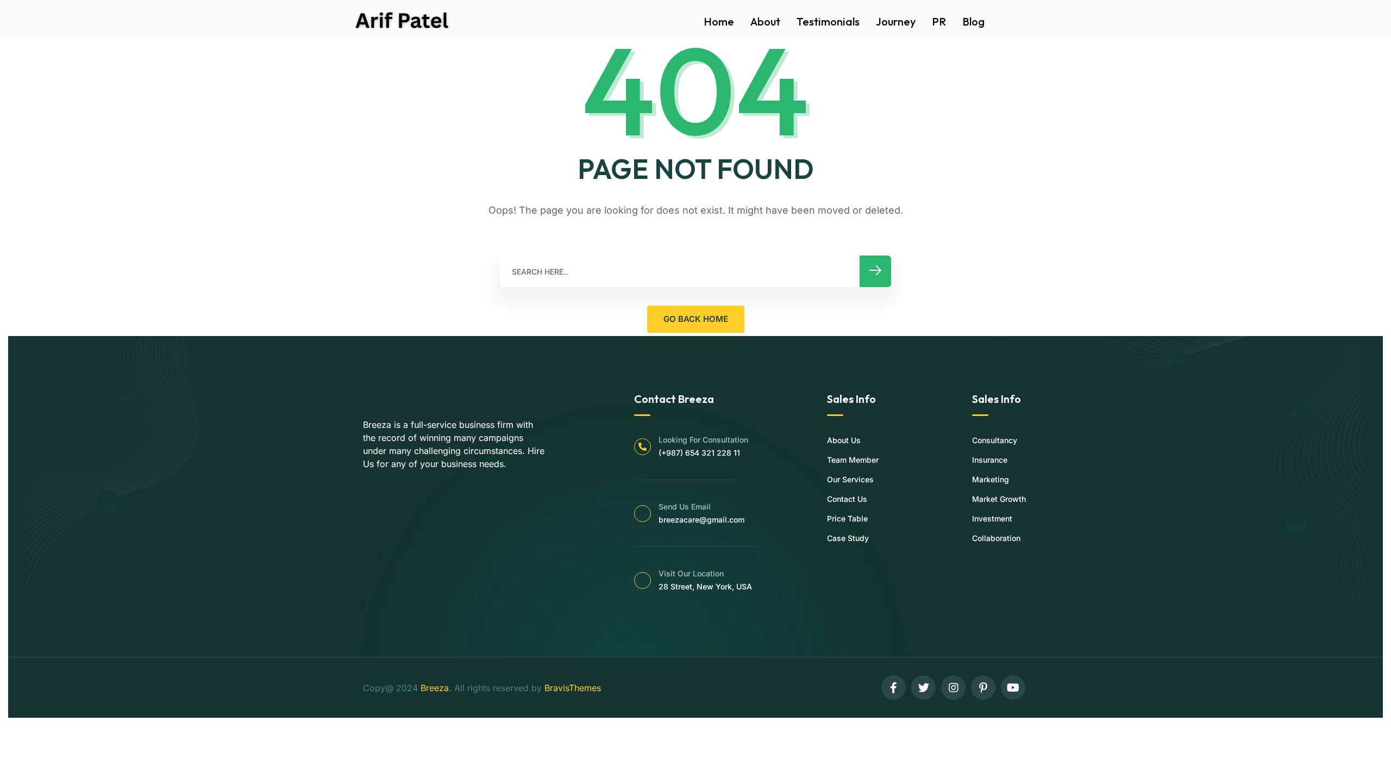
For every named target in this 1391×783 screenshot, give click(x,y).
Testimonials (828, 21)
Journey (896, 21)
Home (719, 21)
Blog (973, 21)
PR (939, 21)
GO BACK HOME (695, 319)
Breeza (435, 687)
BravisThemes (572, 687)
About (765, 21)
